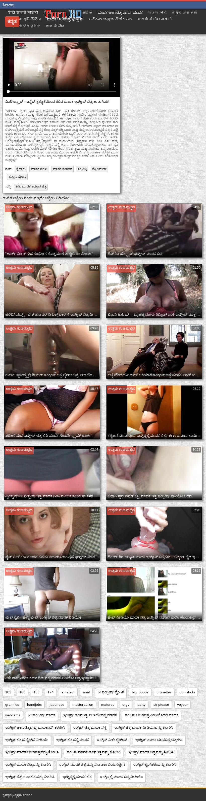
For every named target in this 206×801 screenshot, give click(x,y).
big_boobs (140, 692)
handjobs (34, 704)
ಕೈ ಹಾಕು (20, 169)
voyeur (182, 704)
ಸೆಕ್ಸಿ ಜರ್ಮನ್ (99, 169)
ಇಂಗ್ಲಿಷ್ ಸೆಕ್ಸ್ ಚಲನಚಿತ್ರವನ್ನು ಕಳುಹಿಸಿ (30, 777)
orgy (125, 704)
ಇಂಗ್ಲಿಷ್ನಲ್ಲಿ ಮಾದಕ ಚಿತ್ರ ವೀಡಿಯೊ (121, 777)
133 (36, 692)
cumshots (187, 692)
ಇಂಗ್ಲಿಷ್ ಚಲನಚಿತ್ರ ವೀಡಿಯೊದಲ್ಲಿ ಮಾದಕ (90, 715)
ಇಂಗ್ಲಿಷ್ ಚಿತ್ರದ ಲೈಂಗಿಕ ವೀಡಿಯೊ (26, 740)
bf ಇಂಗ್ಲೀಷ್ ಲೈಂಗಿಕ (111, 692)
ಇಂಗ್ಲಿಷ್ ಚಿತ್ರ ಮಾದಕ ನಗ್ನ (89, 727)
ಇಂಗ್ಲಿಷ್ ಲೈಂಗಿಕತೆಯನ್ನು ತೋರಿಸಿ (154, 764)
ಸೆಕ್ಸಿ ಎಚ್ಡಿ (82, 169)
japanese (57, 704)
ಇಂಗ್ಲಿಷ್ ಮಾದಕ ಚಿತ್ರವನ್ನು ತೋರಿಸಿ (151, 752)
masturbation (82, 704)
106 (22, 692)
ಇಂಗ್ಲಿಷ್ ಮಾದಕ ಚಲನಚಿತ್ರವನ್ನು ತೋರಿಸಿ (32, 752)
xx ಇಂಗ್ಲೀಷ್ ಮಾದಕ (41, 715)
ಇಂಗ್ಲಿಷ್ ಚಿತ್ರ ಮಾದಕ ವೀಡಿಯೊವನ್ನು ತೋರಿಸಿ (143, 727)
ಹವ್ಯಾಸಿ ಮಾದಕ (17, 177)
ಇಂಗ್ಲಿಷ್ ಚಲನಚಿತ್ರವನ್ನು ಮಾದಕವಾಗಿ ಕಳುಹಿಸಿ (35, 727)
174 (50, 692)
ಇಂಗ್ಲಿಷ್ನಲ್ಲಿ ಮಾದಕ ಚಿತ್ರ (77, 777)
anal (86, 692)
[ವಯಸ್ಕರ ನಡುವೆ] (82, 21)
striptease (161, 704)
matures (107, 704)
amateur (68, 692)
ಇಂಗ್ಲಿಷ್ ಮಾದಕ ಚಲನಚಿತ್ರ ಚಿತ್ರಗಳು (159, 740)
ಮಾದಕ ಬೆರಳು (39, 169)
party (141, 704)
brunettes (164, 692)
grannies (12, 704)
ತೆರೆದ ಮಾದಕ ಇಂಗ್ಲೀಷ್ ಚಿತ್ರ (30, 186)
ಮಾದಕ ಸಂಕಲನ (62, 169)
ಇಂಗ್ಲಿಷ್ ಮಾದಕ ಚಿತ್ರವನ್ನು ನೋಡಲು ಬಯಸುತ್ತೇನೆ (92, 764)
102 (8, 692)
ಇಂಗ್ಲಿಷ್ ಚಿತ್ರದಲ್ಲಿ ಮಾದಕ (72, 740)
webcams (12, 715)
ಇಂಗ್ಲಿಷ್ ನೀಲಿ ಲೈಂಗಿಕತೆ (112, 740)
